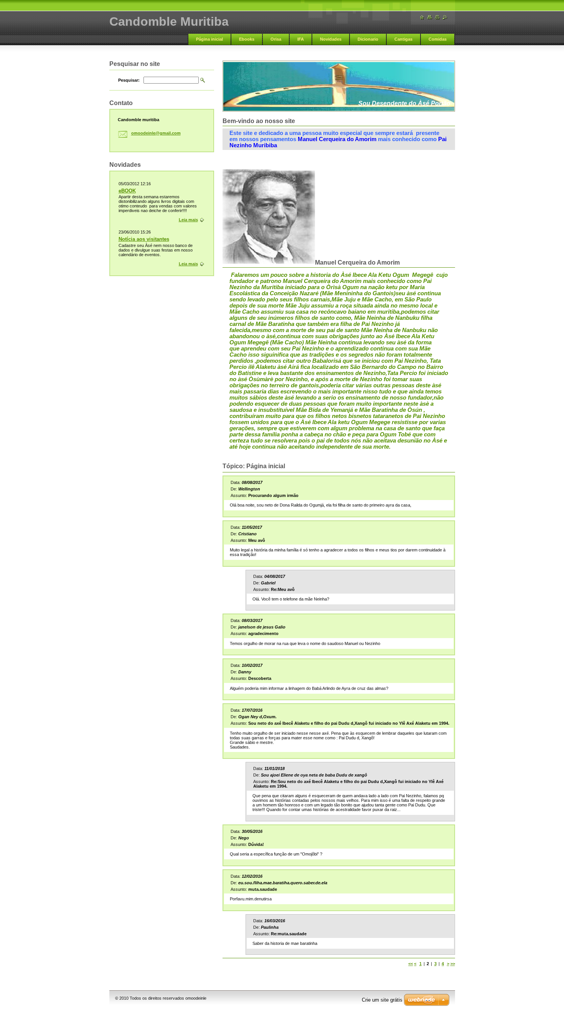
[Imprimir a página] (437, 17)
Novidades (330, 39)
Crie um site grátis (382, 1000)
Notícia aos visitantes (144, 239)
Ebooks (246, 39)
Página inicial (209, 39)
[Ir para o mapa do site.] (429, 17)
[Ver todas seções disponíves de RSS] (445, 17)
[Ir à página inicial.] (422, 17)
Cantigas (403, 39)
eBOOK (127, 191)
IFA (300, 39)
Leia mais (188, 219)
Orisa (275, 39)
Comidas (438, 39)
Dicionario (368, 39)
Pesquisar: (129, 80)
